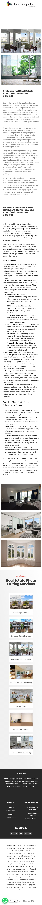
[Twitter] (16, 833)
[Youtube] (21, 833)
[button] (21, 10)
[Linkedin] (26, 833)
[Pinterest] (30, 833)
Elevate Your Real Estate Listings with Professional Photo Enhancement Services (19, 211)
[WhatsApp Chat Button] (5, 901)
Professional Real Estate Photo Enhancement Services (18, 93)
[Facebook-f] (12, 833)
